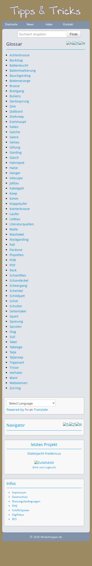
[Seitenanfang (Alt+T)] (66, 425)
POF (12, 265)
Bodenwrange (20, 81)
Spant (14, 316)
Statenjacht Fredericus (44, 453)
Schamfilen (18, 275)
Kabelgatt (17, 188)
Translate (41, 409)
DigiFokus (18, 515)
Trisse (14, 367)
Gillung (15, 147)
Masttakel (17, 234)
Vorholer (16, 373)
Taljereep (16, 357)
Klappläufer (18, 204)
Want (13, 378)
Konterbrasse (20, 209)
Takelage (16, 347)
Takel (13, 342)
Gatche (15, 132)
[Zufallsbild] (44, 462)
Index (49, 24)
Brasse (15, 86)
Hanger (15, 173)
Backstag (16, 60)
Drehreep (17, 116)
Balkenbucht (19, 65)
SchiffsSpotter (20, 510)
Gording (16, 152)
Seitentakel (18, 311)
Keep (13, 193)
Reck (13, 270)
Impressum (19, 492)
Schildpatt (17, 296)
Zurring (15, 388)
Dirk (13, 106)
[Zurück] (76, 44)
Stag (13, 332)
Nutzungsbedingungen (26, 501)
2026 (36, 537)
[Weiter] (82, 44)
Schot (14, 301)
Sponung (16, 321)
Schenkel (16, 291)
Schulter (16, 306)
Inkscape (16, 178)
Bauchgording (20, 75)
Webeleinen (18, 383)
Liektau (15, 219)
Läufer (14, 214)
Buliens (15, 96)
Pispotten (17, 255)
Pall (12, 244)
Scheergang (18, 285)
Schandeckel (19, 280)
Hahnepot (17, 163)
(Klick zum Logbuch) (44, 467)
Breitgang (17, 91)
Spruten (16, 326)
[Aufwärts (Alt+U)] (69, 44)
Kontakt (68, 24)
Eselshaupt (18, 122)
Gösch (14, 157)
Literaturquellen (22, 224)
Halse (14, 168)
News (30, 24)
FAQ (14, 506)
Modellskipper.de (51, 537)
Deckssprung (19, 101)
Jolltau (14, 183)
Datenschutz (20, 497)
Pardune (16, 250)
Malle (14, 229)
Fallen (14, 127)
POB (13, 260)
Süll (12, 337)
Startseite (11, 24)
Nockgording (19, 239)
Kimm (14, 198)
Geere (14, 137)
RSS (14, 519)
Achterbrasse (19, 55)
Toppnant (17, 362)
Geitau (14, 142)
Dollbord (16, 111)
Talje (13, 352)
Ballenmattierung (23, 70)
